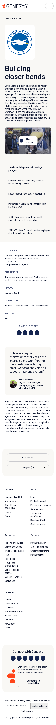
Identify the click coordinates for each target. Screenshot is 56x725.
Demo (7, 516)
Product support (38, 501)
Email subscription (41, 700)
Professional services (40, 505)
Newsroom (10, 624)
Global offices (11, 604)
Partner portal (37, 555)
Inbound (8, 305)
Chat (33, 305)
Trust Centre (11, 615)
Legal (7, 628)
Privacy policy (24, 700)
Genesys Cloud (12, 293)
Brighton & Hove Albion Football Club (32, 256)
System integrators (39, 551)
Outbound (18, 305)
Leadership (10, 607)
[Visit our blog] (43, 658)
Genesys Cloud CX (13, 497)
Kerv (7, 318)
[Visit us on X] (25, 658)
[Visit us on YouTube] (37, 658)
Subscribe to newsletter (33, 682)
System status (37, 524)
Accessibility (12, 705)
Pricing (8, 512)
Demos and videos (13, 547)
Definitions (10, 581)
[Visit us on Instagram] (19, 658)
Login (32, 497)
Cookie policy (27, 711)
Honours (9, 620)
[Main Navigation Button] (49, 6)
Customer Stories (14, 18)
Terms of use (9, 700)
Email (26, 305)
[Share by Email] (37, 332)
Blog (7, 555)
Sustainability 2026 (14, 612)
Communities (36, 509)
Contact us (28, 457)
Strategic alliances (39, 547)
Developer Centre (38, 520)
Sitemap (24, 705)
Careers (8, 599)
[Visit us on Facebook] (31, 658)
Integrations (42, 305)
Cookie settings (39, 706)
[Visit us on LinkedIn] (13, 658)
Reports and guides (14, 543)
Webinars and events (14, 551)
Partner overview (38, 543)
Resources (10, 559)
